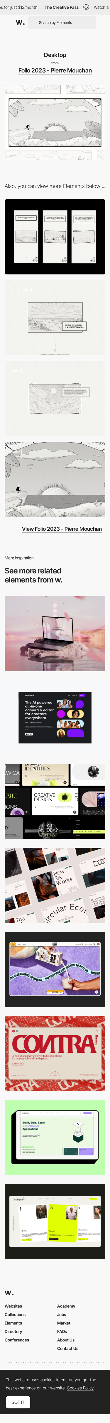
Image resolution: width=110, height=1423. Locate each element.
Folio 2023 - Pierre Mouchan (55, 70)
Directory (13, 1331)
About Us (66, 1339)
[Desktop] (55, 633)
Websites (13, 1305)
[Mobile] (55, 236)
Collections (15, 1314)
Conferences (17, 1339)
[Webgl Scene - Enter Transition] (55, 398)
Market (63, 1322)
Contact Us (67, 1348)
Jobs (61, 1314)
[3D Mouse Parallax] (55, 479)
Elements (13, 1322)
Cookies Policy (80, 1388)
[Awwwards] (20, 22)
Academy (66, 1305)
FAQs (62, 1331)
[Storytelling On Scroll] (55, 317)
